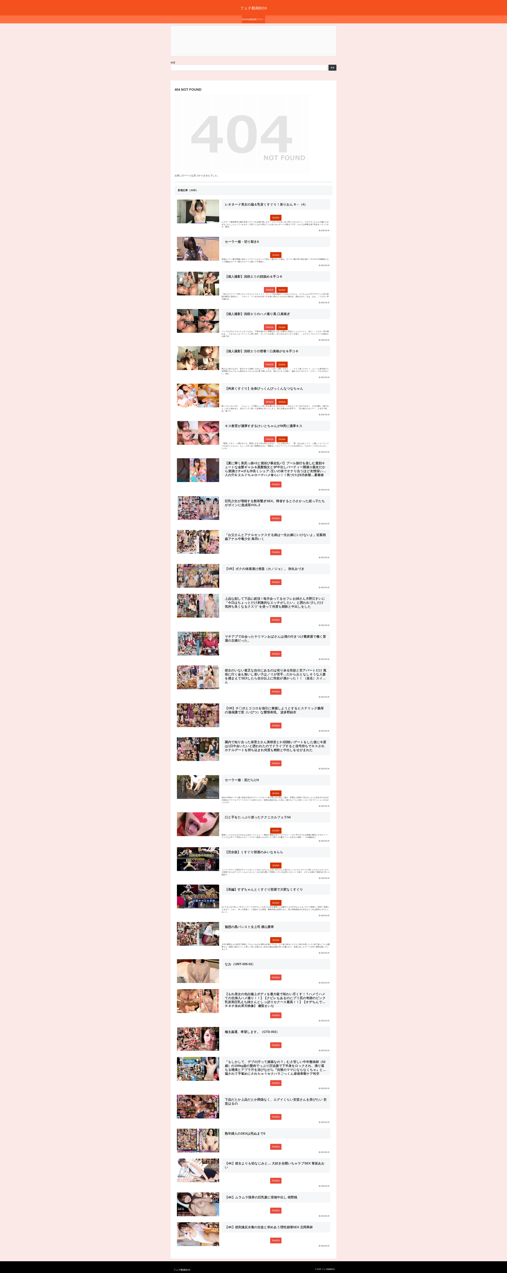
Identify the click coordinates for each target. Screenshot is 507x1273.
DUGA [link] (275, 217)
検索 (173, 62)
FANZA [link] (269, 290)
